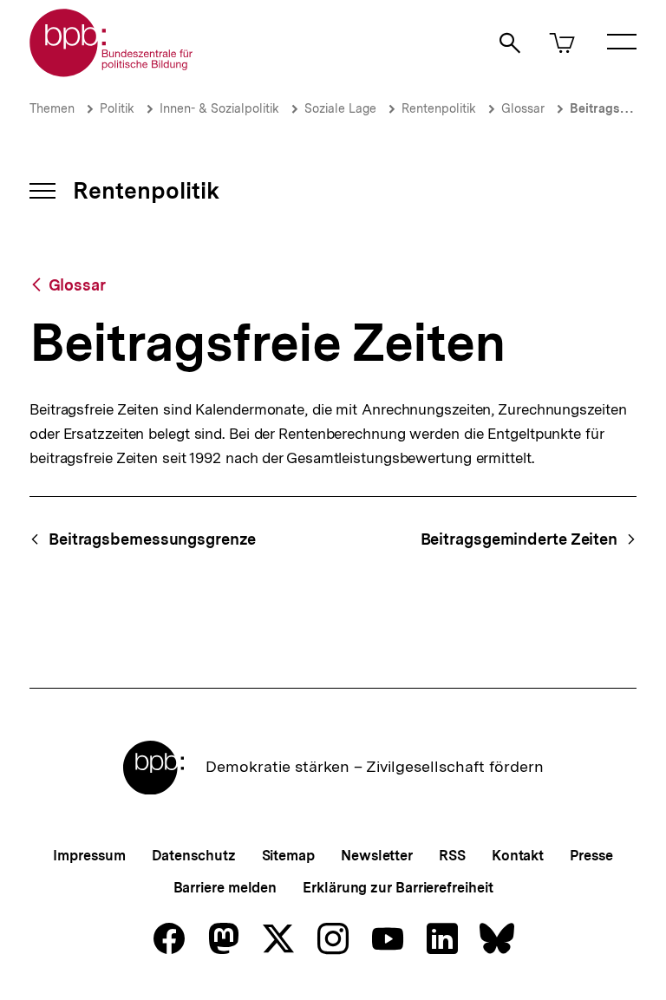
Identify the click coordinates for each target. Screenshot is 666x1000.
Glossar (523, 108)
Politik (117, 108)
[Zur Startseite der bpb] (111, 71)
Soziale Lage (340, 108)
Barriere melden (225, 887)
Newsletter (377, 855)
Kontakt (518, 855)
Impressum (89, 855)
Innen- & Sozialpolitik (219, 108)
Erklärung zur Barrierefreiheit (398, 887)
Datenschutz (194, 855)
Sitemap (288, 855)
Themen (52, 108)
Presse (591, 855)
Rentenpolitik (439, 108)
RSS (452, 855)
